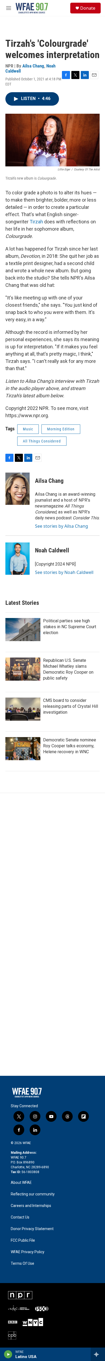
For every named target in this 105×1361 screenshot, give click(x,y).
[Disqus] (52, 865)
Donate (87, 8)
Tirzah (37, 221)
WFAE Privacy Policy (27, 1252)
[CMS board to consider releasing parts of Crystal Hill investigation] (22, 709)
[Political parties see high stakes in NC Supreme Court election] (22, 629)
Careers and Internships (31, 1206)
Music (28, 429)
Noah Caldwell (52, 550)
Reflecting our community (33, 1194)
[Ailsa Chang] (17, 489)
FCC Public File (23, 1240)
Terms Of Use (22, 1264)
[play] (8, 1354)
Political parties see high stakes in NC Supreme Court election (69, 626)
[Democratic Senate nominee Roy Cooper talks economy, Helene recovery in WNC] (22, 748)
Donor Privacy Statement (32, 1229)
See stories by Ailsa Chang (61, 526)
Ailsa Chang (33, 66)
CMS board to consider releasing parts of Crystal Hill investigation (70, 706)
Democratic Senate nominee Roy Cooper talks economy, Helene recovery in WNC (69, 745)
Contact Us (20, 1217)
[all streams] (98, 1354)
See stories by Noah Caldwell (64, 572)
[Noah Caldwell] (17, 558)
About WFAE (21, 1183)
